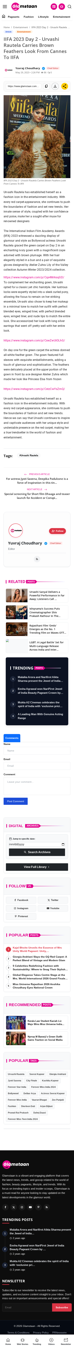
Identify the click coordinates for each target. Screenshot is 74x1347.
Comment (9, 774)
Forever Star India (17, 1087)
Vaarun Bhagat (39, 1100)
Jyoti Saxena (14, 1080)
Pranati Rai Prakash (18, 1112)
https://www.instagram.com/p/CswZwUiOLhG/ (34, 340)
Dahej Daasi (39, 1112)
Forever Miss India (17, 1100)
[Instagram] (22, 1207)
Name (7, 744)
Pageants (13, 16)
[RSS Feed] (37, 559)
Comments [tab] (11, 738)
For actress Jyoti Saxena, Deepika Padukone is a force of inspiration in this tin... (37, 480)
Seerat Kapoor (36, 1074)
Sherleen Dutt (28, 1106)
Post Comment (15, 801)
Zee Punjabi (58, 1100)
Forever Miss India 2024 (43, 1087)
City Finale (31, 1080)
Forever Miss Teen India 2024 (23, 1119)
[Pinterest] (38, 1207)
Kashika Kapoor (50, 1080)
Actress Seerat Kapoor (53, 1093)
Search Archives (37, 852)
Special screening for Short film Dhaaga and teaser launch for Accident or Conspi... (37, 496)
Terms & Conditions (18, 1332)
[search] (69, 7)
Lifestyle (43, 16)
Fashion (29, 16)
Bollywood (13, 1093)
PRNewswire (59, 1332)
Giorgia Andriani (57, 1074)
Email (7, 759)
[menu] (5, 6)
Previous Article (39, 474)
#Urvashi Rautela (28, 455)
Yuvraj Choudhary (25, 543)
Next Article (35, 489)
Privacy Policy (41, 1332)
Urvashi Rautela (16, 1074)
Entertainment (61, 16)
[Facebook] (5, 1207)
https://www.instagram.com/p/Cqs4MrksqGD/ (34, 277)
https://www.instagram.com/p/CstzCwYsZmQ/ (34, 389)
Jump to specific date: (22, 838)
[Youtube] (30, 1207)
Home (7, 27)
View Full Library (37, 867)
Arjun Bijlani (46, 1106)
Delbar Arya (30, 1093)
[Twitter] (13, 1207)
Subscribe (62, 1307)
